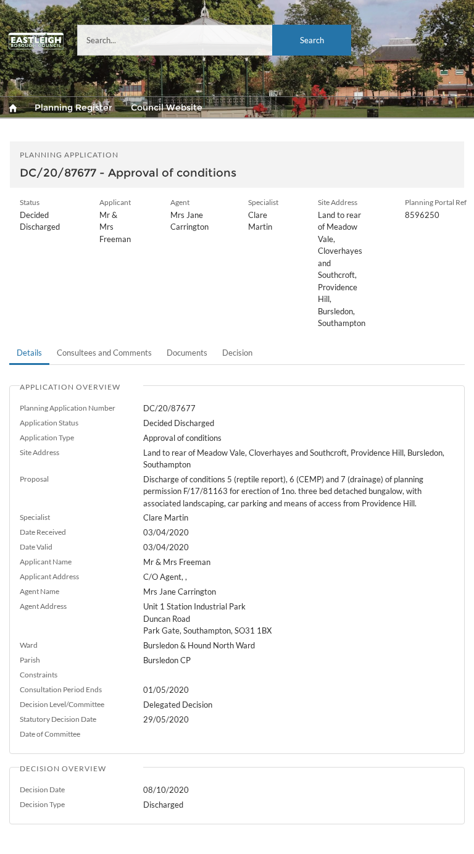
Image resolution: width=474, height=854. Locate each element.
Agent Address (43, 606)
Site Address (39, 452)
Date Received (43, 532)
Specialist (35, 517)
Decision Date (42, 789)
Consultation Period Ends (61, 689)
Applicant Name (46, 561)
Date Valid (36, 546)
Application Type (47, 437)
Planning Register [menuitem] (73, 107)
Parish (30, 659)
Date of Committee (50, 734)
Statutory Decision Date (58, 719)
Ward (29, 645)
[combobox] (214, 40)
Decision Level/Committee (62, 704)
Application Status (49, 422)
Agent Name (39, 591)
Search (312, 40)
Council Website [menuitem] (166, 107)
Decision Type (42, 804)
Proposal (34, 479)
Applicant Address (49, 576)
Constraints (38, 674)
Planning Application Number (67, 407)
